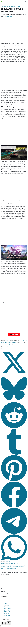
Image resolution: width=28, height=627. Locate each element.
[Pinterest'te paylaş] (14, 480)
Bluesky (25, 340)
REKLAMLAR (7, 611)
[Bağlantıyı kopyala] (1, 348)
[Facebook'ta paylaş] (14, 507)
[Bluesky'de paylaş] (14, 401)
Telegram (9, 344)
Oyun (19, 563)
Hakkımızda (6, 605)
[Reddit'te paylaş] (14, 427)
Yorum (3, 577)
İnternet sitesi (4, 594)
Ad (2, 588)
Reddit (2, 342)
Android (3, 563)
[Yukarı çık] (0, 626)
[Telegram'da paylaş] (14, 533)
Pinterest (14, 342)
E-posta (3, 591)
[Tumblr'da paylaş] (14, 454)
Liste (2, 6)
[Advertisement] (14, 30)
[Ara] (25, 2)
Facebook (7, 342)
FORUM (5, 603)
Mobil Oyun (7, 6)
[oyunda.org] (6, 2)
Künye (5, 606)
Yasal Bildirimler (7, 608)
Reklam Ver (6, 613)
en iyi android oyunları (10, 563)
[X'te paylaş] (14, 374)
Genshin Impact (14, 334)
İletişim (5, 616)
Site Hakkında (7, 615)
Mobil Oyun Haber (15, 6)
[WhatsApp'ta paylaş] (14, 560)
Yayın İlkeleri (7, 610)
